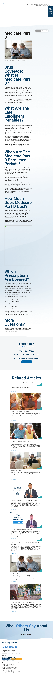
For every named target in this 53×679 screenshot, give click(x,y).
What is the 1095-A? (17, 470)
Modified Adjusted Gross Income (20, 411)
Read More (13, 391)
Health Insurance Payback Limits (20, 387)
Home (28, 4)
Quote (50, 13)
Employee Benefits (43, 4)
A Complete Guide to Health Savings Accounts (24, 500)
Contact (50, 11)
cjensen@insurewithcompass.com (11, 671)
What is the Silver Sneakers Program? (22, 441)
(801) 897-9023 (26, 351)
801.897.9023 (12, 668)
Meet (51, 15)
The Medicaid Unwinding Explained (21, 529)
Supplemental (38, 5)
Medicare (36, 4)
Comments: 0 (23, 60)
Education (44, 5)
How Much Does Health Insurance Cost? (23, 602)
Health (32, 4)
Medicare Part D (17, 35)
